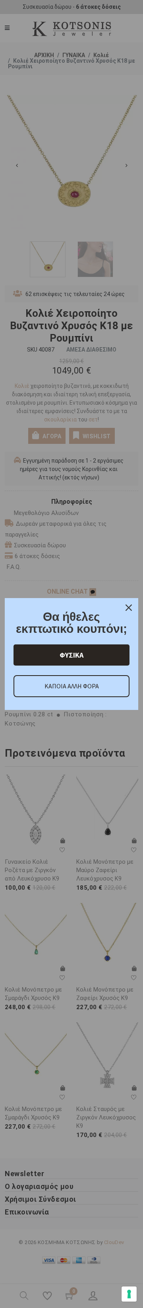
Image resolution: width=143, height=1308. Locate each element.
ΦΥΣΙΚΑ (71, 655)
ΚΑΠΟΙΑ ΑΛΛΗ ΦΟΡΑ (71, 686)
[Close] (128, 607)
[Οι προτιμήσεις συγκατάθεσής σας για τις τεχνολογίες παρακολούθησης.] (129, 1294)
